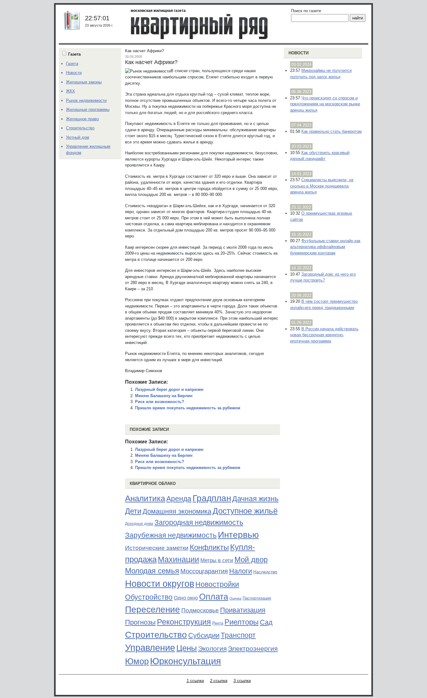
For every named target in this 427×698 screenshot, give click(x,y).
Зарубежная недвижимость (171, 535)
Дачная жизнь (255, 499)
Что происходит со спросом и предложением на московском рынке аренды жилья (325, 104)
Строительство (156, 635)
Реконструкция (184, 621)
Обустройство (149, 597)
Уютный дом (77, 137)
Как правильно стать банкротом (331, 131)
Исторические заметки (156, 548)
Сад (266, 622)
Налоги (240, 571)
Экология (212, 648)
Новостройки (217, 584)
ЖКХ (70, 91)
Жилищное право (82, 119)
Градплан (212, 498)
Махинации (178, 559)
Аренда (178, 499)
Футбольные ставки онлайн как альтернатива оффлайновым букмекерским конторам (325, 246)
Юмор (137, 661)
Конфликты (209, 547)
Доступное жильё (245, 511)
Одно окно (186, 598)
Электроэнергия (253, 648)
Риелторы (241, 622)
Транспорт (238, 635)
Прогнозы (140, 622)
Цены (186, 648)
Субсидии (203, 635)
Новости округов (159, 583)
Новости (299, 53)
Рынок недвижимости (86, 100)
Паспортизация (257, 598)
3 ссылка (242, 680)
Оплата (213, 596)
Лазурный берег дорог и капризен (169, 389)
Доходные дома (139, 523)
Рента (217, 623)
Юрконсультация (185, 661)
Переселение (152, 609)
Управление (150, 648)
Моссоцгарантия (204, 571)
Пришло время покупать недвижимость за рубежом (187, 408)
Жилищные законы (84, 82)
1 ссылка (195, 680)
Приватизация (242, 610)
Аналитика (145, 498)
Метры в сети (216, 560)
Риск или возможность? (159, 401)
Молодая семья (152, 571)
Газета (72, 63)
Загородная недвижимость (198, 522)
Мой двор (251, 559)
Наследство (265, 571)
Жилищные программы (87, 109)
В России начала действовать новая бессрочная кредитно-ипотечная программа (324, 335)
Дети (133, 511)
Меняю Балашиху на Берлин (164, 395)
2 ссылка (218, 680)
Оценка (235, 598)
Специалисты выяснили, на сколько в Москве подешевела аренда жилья (321, 185)
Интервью (238, 535)
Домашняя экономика (177, 511)
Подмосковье (200, 610)
